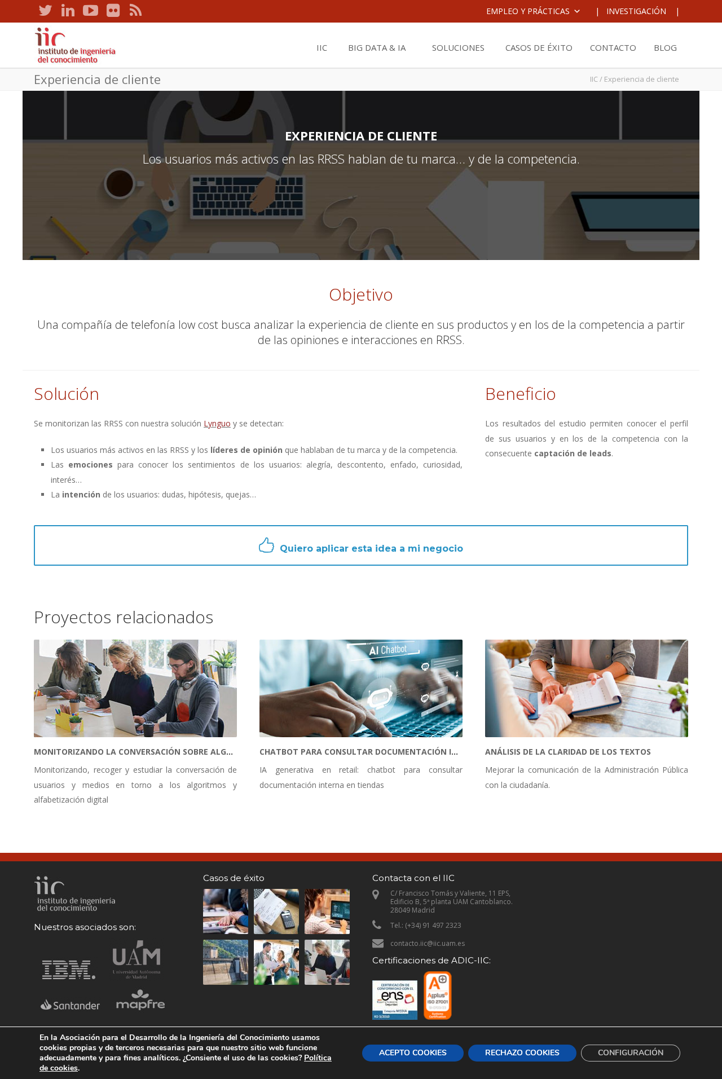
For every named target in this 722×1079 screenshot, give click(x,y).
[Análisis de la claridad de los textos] (586, 688)
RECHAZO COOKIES (522, 1052)
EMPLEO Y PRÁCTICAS (528, 11)
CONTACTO (613, 47)
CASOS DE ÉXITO (539, 47)
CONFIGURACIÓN (630, 1052)
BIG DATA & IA (377, 47)
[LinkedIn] (67, 11)
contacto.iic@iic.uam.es (427, 943)
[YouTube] (90, 11)
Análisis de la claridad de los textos (568, 751)
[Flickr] (113, 11)
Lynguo (217, 423)
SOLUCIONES (458, 47)
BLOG (665, 47)
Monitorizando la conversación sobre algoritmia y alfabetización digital (202, 751)
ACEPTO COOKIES (413, 1052)
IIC (321, 47)
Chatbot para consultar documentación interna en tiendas (396, 751)
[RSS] (135, 11)
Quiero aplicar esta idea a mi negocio (371, 548)
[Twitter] (45, 11)
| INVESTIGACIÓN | (637, 11)
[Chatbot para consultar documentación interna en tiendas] (361, 688)
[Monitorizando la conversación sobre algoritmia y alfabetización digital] (135, 688)
